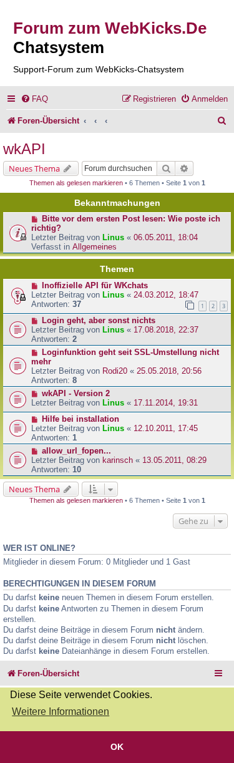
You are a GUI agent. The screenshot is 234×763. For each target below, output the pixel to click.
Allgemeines (94, 246)
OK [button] (117, 747)
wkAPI (24, 148)
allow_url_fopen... (76, 450)
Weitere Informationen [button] (60, 711)
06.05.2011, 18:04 (166, 237)
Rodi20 (114, 371)
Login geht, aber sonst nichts (98, 320)
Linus (113, 237)
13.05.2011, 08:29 (174, 460)
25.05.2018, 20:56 (169, 371)
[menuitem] (34, 99)
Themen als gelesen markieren (76, 183)
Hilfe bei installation (80, 419)
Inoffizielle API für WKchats (95, 285)
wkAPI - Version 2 (76, 393)
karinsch (117, 460)
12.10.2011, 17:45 (166, 428)
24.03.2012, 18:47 (166, 294)
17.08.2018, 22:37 (166, 329)
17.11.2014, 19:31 (166, 402)
